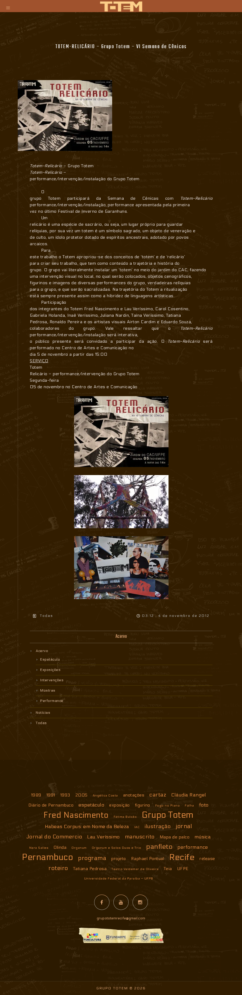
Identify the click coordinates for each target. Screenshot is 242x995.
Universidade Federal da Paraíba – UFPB (118, 878)
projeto (118, 858)
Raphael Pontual (147, 858)
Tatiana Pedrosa (90, 868)
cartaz (157, 794)
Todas (46, 616)
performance (192, 847)
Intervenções (51, 680)
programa (92, 858)
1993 (65, 795)
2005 (81, 795)
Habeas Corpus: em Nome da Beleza (87, 827)
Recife (181, 857)
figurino (142, 805)
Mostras (47, 690)
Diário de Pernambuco (50, 805)
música (202, 837)
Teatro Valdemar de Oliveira (135, 869)
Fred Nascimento (76, 815)
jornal (184, 826)
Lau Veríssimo (103, 837)
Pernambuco (47, 857)
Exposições (50, 670)
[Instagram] (140, 902)
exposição (119, 805)
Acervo (42, 651)
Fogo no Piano (167, 805)
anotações (134, 795)
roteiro (58, 868)
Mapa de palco (175, 837)
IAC (137, 827)
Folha (189, 805)
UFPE (183, 868)
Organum (79, 848)
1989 (36, 795)
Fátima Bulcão (125, 817)
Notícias (43, 713)
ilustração (158, 826)
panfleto (159, 847)
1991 (50, 795)
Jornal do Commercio (54, 836)
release (207, 858)
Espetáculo (50, 659)
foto (204, 805)
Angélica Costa (105, 795)
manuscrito (140, 836)
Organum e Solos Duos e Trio (116, 848)
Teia (168, 868)
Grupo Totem (168, 815)
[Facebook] (101, 902)
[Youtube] (121, 902)
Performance (51, 701)
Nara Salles (39, 848)
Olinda (59, 847)
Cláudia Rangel (188, 795)
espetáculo (91, 805)
